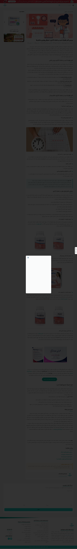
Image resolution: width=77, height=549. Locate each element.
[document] (38, 274)
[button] (76, 250)
